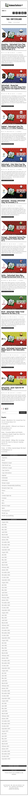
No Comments (20, 52)
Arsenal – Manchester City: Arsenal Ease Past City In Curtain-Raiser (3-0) (13, 421)
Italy (3, 500)
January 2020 (5, 718)
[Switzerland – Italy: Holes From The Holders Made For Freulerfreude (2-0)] (14, 155)
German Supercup (6, 495)
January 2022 (5, 658)
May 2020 (4, 708)
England (4, 475)
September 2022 (6, 638)
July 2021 (4, 673)
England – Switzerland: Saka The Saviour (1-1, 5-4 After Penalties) (12, 127)
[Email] (22, 13)
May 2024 (4, 590)
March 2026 (5, 535)
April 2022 (4, 650)
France (3, 490)
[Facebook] (14, 13)
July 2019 (4, 734)
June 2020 (4, 706)
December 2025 (6, 542)
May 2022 (4, 648)
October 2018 (5, 756)
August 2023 (5, 613)
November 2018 (6, 754)
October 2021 (5, 666)
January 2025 (5, 570)
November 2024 (6, 575)
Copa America (5, 470)
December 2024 (6, 572)
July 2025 (4, 555)
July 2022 (4, 643)
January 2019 (5, 749)
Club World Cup (6, 465)
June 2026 (4, 527)
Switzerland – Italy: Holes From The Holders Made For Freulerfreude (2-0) (13, 165)
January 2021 (5, 688)
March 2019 (5, 744)
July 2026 (4, 524)
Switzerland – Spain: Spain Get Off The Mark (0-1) (12, 388)
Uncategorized (6, 511)
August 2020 (5, 701)
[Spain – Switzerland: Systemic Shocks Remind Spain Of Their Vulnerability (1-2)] (14, 339)
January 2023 (5, 628)
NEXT (6, 409)
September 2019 (6, 728)
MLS (3, 503)
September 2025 (6, 550)
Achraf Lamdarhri (7, 430)
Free (10, 52)
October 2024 (5, 577)
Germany (4, 498)
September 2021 (6, 668)
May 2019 (4, 739)
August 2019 (5, 731)
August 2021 (5, 671)
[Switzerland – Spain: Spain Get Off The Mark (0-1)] (14, 378)
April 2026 (4, 532)
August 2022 (5, 640)
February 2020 (5, 716)
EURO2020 (4, 478)
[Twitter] (16, 13)
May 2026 (4, 529)
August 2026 (5, 522)
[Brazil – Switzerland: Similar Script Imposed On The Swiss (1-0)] (14, 302)
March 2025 (5, 565)
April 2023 (4, 620)
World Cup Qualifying (8, 516)
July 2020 (4, 703)
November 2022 (6, 633)
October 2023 (5, 608)
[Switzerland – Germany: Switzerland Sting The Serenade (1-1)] (14, 191)
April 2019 (4, 741)
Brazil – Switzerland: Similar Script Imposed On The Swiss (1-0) (12, 312)
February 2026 (5, 537)
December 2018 (6, 751)
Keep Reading (7, 65)
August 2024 (5, 582)
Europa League (6, 483)
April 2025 (4, 562)
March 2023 (5, 623)
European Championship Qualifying (11, 485)
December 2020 (6, 691)
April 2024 (4, 592)
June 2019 (4, 736)
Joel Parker (5, 451)
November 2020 (6, 693)
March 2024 (5, 595)
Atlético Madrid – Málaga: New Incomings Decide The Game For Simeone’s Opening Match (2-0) (12, 442)
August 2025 (5, 552)
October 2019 (5, 726)
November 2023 (6, 605)
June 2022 (4, 645)
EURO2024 (10, 131)
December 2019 (6, 721)
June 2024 (4, 587)
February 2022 (5, 655)
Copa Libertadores (7, 473)
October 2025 (5, 547)
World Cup (13, 52)
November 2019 (6, 723)
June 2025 (4, 557)
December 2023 (6, 603)
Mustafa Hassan (6, 437)
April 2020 (4, 711)
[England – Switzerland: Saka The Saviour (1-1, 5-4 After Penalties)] (14, 117)
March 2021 (5, 683)
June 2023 (4, 615)
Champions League (7, 463)
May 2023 (4, 618)
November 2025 (6, 545)
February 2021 (5, 686)
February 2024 (5, 597)
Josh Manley (5, 424)
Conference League (7, 468)
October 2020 (5, 696)
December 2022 (6, 630)
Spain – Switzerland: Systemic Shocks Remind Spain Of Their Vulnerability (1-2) (13, 349)
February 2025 (5, 567)
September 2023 (6, 610)
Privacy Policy (14, 787)
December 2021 (6, 660)
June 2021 (4, 676)
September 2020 (6, 698)
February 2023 (5, 625)
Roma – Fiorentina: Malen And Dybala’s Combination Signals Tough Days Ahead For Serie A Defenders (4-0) (13, 434)
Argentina (4, 458)
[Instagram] (19, 13)
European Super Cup (7, 488)
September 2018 (6, 759)
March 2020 (5, 713)
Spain (3, 508)
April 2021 (4, 681)
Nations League (12, 392)
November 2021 (6, 663)
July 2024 (4, 585)
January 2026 (5, 540)
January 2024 (5, 600)
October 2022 (5, 635)
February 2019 (5, 746)
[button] (4, 11)
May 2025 (4, 560)
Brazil (3, 460)
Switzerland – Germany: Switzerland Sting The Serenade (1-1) (13, 201)
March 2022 (5, 653)
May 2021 (4, 678)
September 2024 (6, 580)
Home (10, 22)
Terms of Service (14, 788)
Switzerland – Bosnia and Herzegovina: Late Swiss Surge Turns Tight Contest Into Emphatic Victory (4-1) (13, 87)
